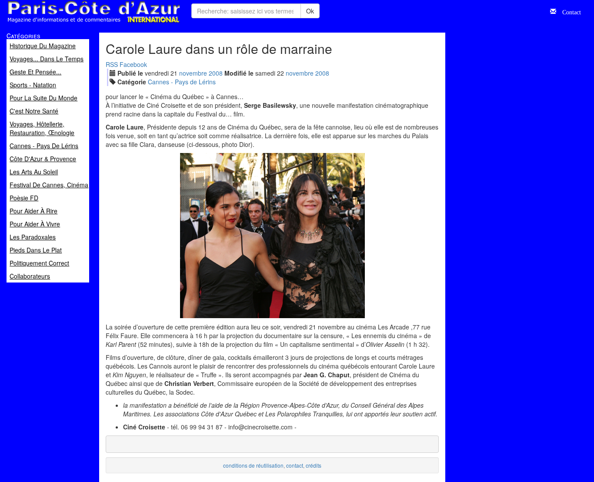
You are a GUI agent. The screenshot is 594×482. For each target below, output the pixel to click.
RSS (112, 64)
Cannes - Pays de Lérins (182, 81)
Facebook (133, 64)
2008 (216, 73)
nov (193, 73)
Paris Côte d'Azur (74, 23)
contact (294, 465)
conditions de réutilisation (253, 465)
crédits (313, 465)
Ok (310, 11)
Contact (568, 11)
